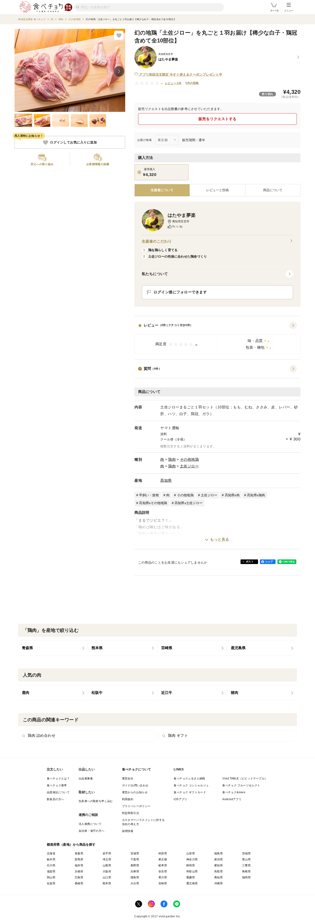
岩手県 (107, 853)
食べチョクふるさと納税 (189, 778)
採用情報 (128, 831)
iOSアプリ (180, 799)
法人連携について (90, 824)
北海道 (51, 853)
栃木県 (51, 859)
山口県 (107, 877)
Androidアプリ (231, 799)
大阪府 (107, 871)
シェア (269, 561)
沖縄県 (218, 883)
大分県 (135, 883)
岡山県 (51, 877)
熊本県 (107, 883)
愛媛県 (190, 877)
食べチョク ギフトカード (190, 792)
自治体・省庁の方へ (91, 830)
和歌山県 (192, 871)
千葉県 (135, 859)
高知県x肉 (232, 495)
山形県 (190, 853)
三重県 (246, 865)
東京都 (162, 859)
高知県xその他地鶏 (153, 503)
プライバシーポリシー (136, 806)
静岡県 (190, 865)
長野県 (135, 865)
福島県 (218, 853)
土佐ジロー (189, 466)
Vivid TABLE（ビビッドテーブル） (244, 778)
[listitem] (53, 648)
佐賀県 (51, 883)
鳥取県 (218, 871)
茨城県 (246, 853)
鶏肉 (172, 459)
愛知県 (218, 865)
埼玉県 (107, 859)
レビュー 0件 (173, 83)
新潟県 (218, 859)
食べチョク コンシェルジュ (191, 785)
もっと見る (219, 539)
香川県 (162, 877)
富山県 (246, 859)
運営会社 (128, 778)
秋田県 (162, 853)
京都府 (79, 871)
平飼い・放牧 (149, 495)
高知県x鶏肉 (256, 495)
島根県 (246, 871)
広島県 (79, 877)
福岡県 (246, 877)
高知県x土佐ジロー (188, 503)
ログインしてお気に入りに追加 (73, 142)
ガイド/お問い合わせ (135, 785)
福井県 (79, 865)
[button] (217, 337)
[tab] (217, 190)
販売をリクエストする (218, 119)
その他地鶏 (189, 459)
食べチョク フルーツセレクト (241, 785)
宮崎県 (162, 883)
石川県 (51, 865)
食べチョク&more (233, 792)
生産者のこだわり (157, 241)
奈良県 (162, 871)
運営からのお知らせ (135, 792)
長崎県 (79, 883)
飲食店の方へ (55, 799)
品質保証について (58, 792)
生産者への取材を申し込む (96, 801)
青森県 (79, 853)
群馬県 (79, 859)
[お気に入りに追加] (118, 35)
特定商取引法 (130, 813)
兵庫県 (135, 871)
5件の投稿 (192, 83)
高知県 (166, 480)
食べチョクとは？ (58, 778)
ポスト (250, 561)
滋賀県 (51, 871)
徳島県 (135, 877)
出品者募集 (86, 778)
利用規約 (128, 799)
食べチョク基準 (57, 785)
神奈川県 (192, 859)
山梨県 (107, 865)
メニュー (288, 10)
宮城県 (135, 853)
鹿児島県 (192, 883)
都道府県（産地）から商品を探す (71, 844)
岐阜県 (162, 865)
